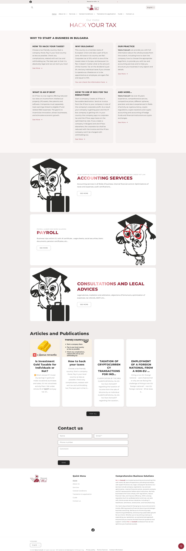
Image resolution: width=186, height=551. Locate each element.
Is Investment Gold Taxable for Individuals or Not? (44, 366)
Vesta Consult (38, 550)
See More (36, 68)
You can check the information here (90, 82)
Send (64, 462)
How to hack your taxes (77, 363)
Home (75, 480)
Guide (75, 497)
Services (76, 487)
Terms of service (102, 550)
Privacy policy (90, 550)
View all (93, 414)
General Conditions (80, 491)
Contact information (116, 550)
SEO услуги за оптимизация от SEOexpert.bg (70, 550)
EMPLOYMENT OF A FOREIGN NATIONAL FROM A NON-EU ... (141, 366)
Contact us (77, 501)
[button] (32, 7)
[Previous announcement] (68, 2)
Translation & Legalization (82, 494)
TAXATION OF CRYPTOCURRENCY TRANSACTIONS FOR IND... (109, 368)
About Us (76, 484)
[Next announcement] (117, 2)
